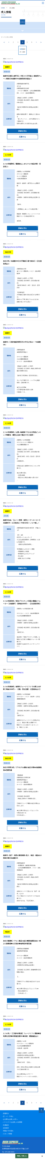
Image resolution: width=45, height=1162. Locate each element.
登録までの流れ (8, 1131)
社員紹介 (6, 1125)
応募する (22, 137)
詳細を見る (22, 131)
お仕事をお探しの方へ (10, 1119)
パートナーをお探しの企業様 (12, 1122)
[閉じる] (42, 1156)
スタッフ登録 (7, 1134)
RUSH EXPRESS (8, 3)
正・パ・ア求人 (8, 1116)
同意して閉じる (22, 1156)
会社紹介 (6, 1128)
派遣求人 (6, 1113)
